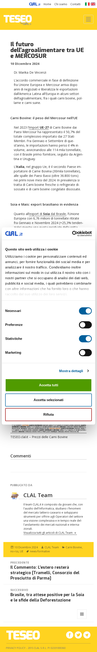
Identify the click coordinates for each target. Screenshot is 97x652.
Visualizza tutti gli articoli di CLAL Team (48, 533)
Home (47, 4)
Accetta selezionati (48, 400)
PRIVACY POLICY (15, 648)
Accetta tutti (48, 385)
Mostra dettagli (71, 371)
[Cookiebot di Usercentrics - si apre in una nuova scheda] (72, 234)
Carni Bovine (74, 547)
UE (21, 551)
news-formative (40, 551)
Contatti (75, 4)
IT (87, 4)
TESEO (18, 19)
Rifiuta (48, 414)
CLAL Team (52, 547)
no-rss (14, 551)
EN (93, 4)
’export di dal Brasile (47, 214)
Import (39, 127)
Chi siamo (60, 4)
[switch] (85, 324)
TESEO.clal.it (23, 635)
